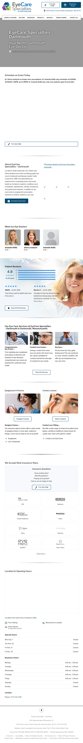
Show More (38, 301)
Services (49, 17)
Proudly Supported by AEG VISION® (61, 732)
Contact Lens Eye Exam (54, 438)
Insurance (31, 17)
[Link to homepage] (22, 7)
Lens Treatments (14, 442)
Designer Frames (11, 425)
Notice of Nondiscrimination (34, 736)
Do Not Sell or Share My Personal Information (64, 738)
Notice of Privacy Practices (66, 736)
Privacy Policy (8, 738)
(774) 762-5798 (15, 697)
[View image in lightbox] (61, 167)
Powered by (29, 732)
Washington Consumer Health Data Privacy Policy (31, 738)
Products (40, 17)
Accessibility (19, 736)
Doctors (22, 17)
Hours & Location (10, 17)
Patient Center (61, 17)
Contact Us (74, 17)
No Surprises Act (50, 736)
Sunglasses (12, 438)
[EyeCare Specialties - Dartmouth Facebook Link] (41, 710)
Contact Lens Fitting (50, 425)
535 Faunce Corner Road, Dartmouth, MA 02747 (63, 11)
